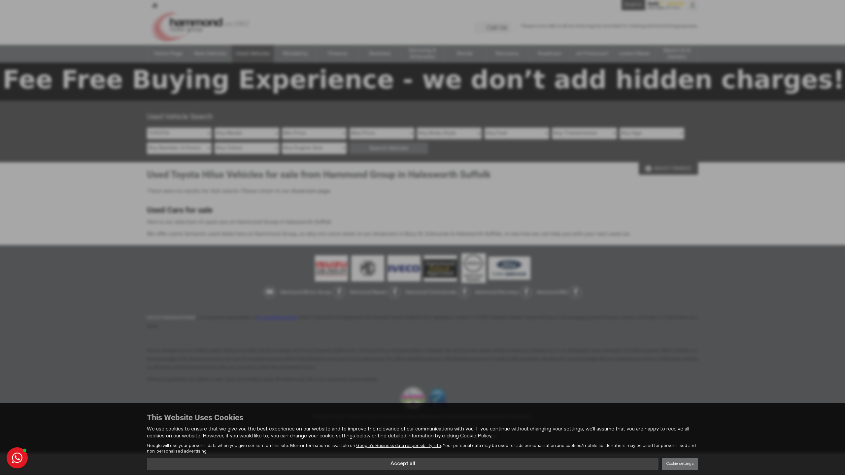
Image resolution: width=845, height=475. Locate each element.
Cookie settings (680, 464)
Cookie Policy (475, 436)
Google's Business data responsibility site (398, 445)
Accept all (402, 463)
